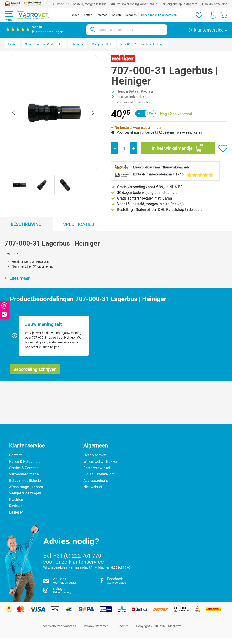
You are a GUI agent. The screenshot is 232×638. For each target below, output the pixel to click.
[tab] (26, 224)
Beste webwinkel (96, 468)
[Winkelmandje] (223, 14)
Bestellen (16, 512)
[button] (199, 30)
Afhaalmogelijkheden (26, 487)
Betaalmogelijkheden (26, 480)
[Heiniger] (123, 58)
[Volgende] (93, 112)
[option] (20, 186)
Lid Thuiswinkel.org (99, 474)
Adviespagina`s (95, 480)
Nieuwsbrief (92, 487)
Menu (9, 19)
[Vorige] (13, 112)
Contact (15, 455)
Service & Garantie (23, 468)
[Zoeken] (92, 30)
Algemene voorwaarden (59, 626)
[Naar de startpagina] (33, 15)
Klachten (16, 499)
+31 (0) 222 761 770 (77, 556)
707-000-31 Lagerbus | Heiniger (143, 44)
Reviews (15, 506)
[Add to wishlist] (222, 148)
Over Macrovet (94, 455)
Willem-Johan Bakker (100, 461)
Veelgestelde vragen (25, 493)
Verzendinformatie (24, 474)
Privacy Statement (97, 626)
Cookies (122, 626)
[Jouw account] (212, 14)
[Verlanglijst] (199, 14)
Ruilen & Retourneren (25, 461)
